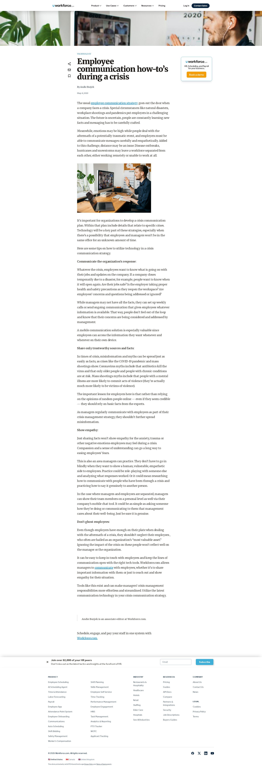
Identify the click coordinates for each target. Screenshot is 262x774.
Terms (196, 716)
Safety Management (57, 736)
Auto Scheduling (56, 726)
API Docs (167, 692)
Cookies (197, 706)
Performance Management (103, 701)
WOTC (94, 731)
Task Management (99, 716)
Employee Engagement (102, 706)
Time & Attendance (57, 692)
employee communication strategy (114, 103)
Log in (186, 5)
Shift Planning (97, 682)
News (195, 692)
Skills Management (100, 687)
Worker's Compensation (59, 741)
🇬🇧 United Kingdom (86, 759)
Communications (56, 721)
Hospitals (137, 715)
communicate (104, 567)
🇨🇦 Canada (70, 759)
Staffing (137, 705)
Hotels (136, 695)
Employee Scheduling (58, 682)
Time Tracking (97, 697)
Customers (128, 5)
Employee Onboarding (58, 716)
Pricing (162, 5)
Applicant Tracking (99, 736)
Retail (135, 700)
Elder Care (138, 710)
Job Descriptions (171, 715)
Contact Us (198, 687)
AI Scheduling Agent (57, 687)
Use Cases (111, 5)
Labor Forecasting (56, 697)
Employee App (55, 706)
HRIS (93, 711)
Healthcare (138, 690)
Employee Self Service (101, 692)
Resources (146, 5)
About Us (197, 682)
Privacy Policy (199, 711)
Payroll (51, 701)
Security (167, 710)
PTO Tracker (96, 726)
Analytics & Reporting (101, 721)
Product (95, 5)
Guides (166, 687)
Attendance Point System (60, 711)
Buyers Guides (170, 719)
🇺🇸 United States (55, 759)
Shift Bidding (54, 731)
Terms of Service (101, 764)
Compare (167, 697)
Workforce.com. (87, 638)
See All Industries (141, 719)
